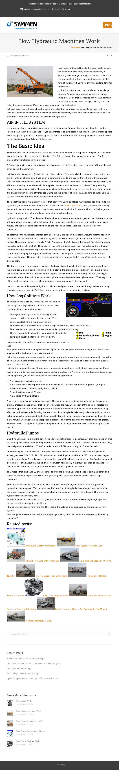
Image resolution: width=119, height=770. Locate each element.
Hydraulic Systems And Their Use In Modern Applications (32, 678)
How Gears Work (73, 205)
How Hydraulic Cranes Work (28, 711)
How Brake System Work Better (30, 731)
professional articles (20, 56)
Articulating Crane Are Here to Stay (22, 673)
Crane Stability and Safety (18, 668)
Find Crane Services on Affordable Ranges (26, 658)
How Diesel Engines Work (27, 741)
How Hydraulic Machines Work (30, 721)
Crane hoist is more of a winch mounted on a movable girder (34, 663)
